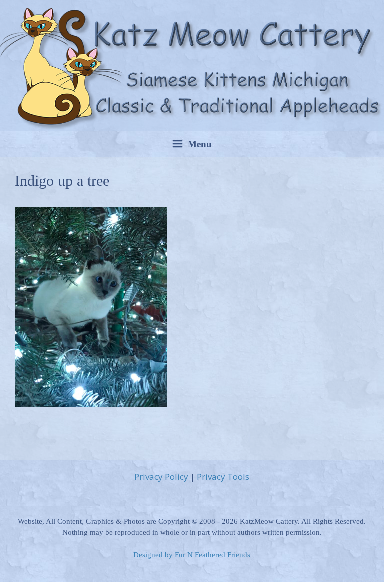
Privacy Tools (223, 476)
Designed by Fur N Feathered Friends (192, 555)
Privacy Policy (161, 476)
